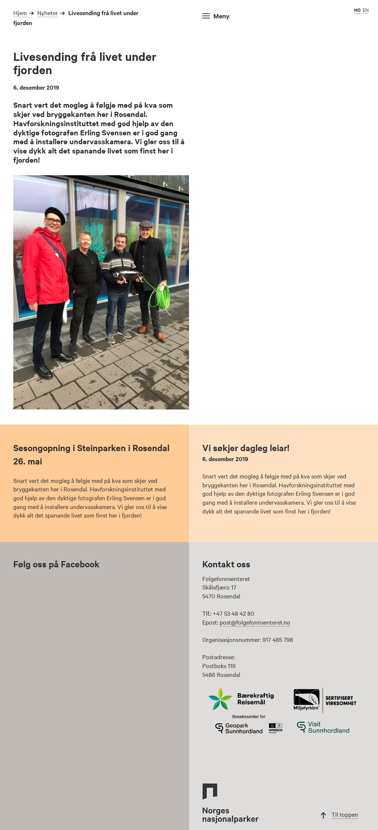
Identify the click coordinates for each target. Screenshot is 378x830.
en (366, 9)
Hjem (20, 12)
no (357, 9)
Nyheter (47, 12)
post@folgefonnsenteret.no (255, 622)
